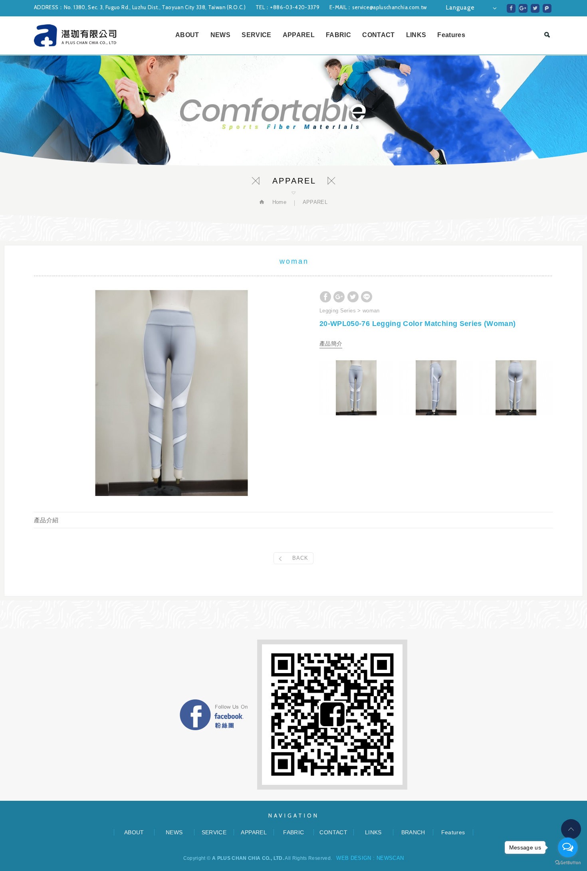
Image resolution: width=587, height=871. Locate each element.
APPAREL (299, 35)
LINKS (416, 35)
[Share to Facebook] (511, 8)
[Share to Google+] (523, 8)
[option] (171, 393)
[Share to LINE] (367, 297)
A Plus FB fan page (214, 714)
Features (451, 35)
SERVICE (256, 35)
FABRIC (338, 35)
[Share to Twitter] (535, 8)
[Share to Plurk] (547, 8)
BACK (300, 558)
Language (460, 7)
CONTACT (378, 35)
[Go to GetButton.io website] (568, 862)
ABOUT (187, 35)
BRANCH (413, 832)
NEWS (220, 35)
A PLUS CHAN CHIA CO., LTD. (75, 35)
